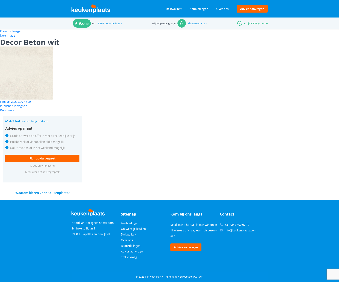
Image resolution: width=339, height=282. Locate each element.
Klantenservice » (197, 23)
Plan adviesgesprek (42, 158)
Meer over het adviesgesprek (42, 172)
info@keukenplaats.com (241, 230)
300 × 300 (24, 102)
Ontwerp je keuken (133, 229)
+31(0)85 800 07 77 (237, 225)
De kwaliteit (174, 9)
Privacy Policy (155, 276)
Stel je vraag (129, 257)
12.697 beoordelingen (109, 23)
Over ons (222, 9)
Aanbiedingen (199, 9)
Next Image (7, 35)
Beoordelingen (131, 246)
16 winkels (177, 230)
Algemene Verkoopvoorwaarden (184, 276)
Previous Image (10, 31)
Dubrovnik (7, 110)
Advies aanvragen (252, 9)
